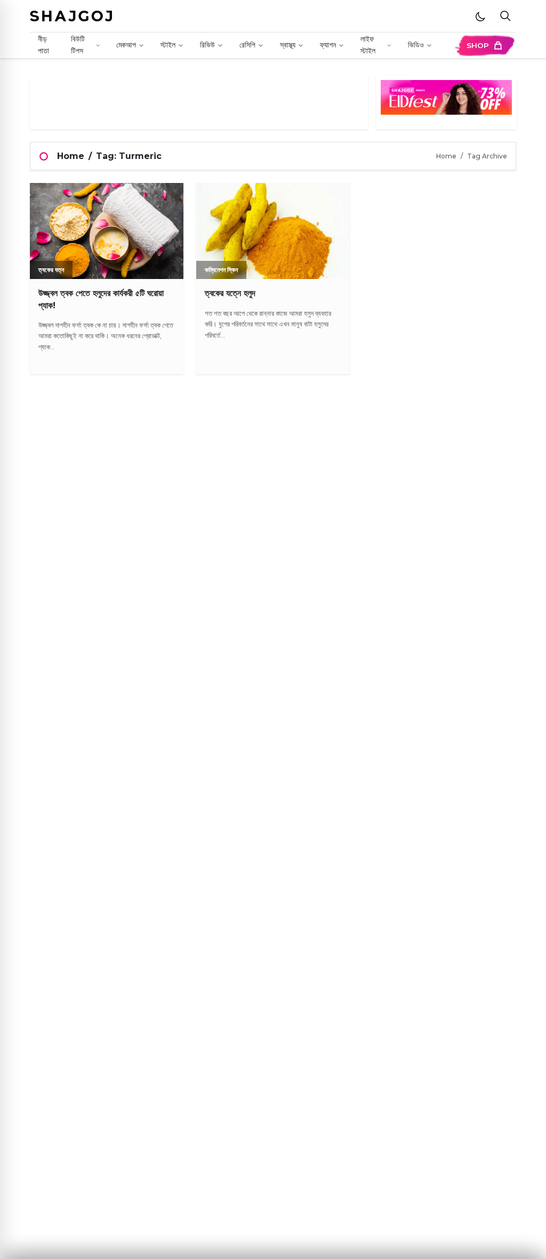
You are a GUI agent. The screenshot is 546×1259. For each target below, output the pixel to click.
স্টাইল (167, 45)
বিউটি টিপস (78, 44)
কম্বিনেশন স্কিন (221, 270)
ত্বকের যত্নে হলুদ (230, 293)
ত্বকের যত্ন (51, 270)
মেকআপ (126, 45)
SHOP (478, 45)
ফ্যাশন (328, 45)
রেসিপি (247, 45)
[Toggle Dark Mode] (480, 16)
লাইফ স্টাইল (367, 44)
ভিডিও (416, 45)
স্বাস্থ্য (287, 45)
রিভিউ (207, 45)
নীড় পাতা (43, 44)
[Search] (505, 16)
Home (70, 156)
